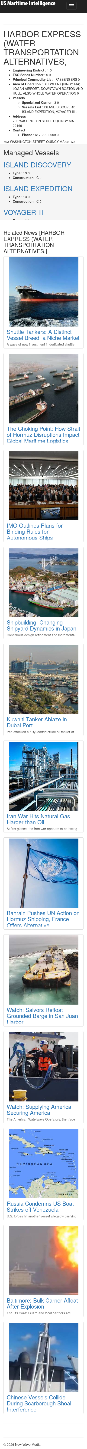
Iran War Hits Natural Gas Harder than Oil (38, 819)
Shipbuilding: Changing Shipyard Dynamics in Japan (41, 625)
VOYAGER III (23, 212)
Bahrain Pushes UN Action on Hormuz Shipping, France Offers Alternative (43, 919)
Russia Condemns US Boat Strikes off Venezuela (40, 1206)
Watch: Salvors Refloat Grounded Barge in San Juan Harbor (42, 1016)
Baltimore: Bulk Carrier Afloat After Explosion (42, 1303)
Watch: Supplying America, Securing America (40, 1109)
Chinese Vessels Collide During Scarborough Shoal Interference (39, 1403)
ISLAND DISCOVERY (37, 165)
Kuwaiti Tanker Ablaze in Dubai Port (37, 722)
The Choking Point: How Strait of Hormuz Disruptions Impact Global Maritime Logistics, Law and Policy (43, 437)
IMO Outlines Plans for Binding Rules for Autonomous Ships (35, 531)
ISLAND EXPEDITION (38, 188)
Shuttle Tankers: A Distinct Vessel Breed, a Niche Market (43, 334)
